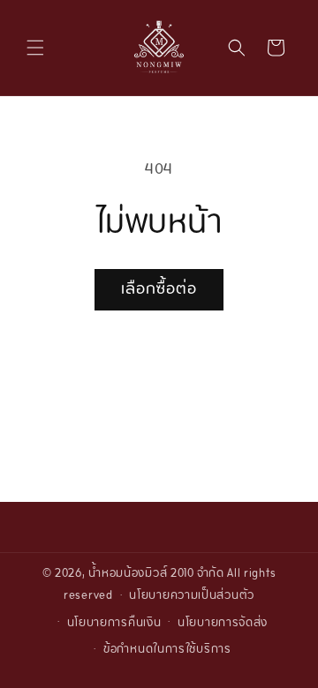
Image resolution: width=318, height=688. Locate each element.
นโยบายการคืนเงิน (114, 623)
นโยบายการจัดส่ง (223, 623)
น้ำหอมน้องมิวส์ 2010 (141, 574)
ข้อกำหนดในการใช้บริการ (167, 650)
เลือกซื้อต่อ (159, 289)
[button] (35, 47)
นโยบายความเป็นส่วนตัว (191, 596)
